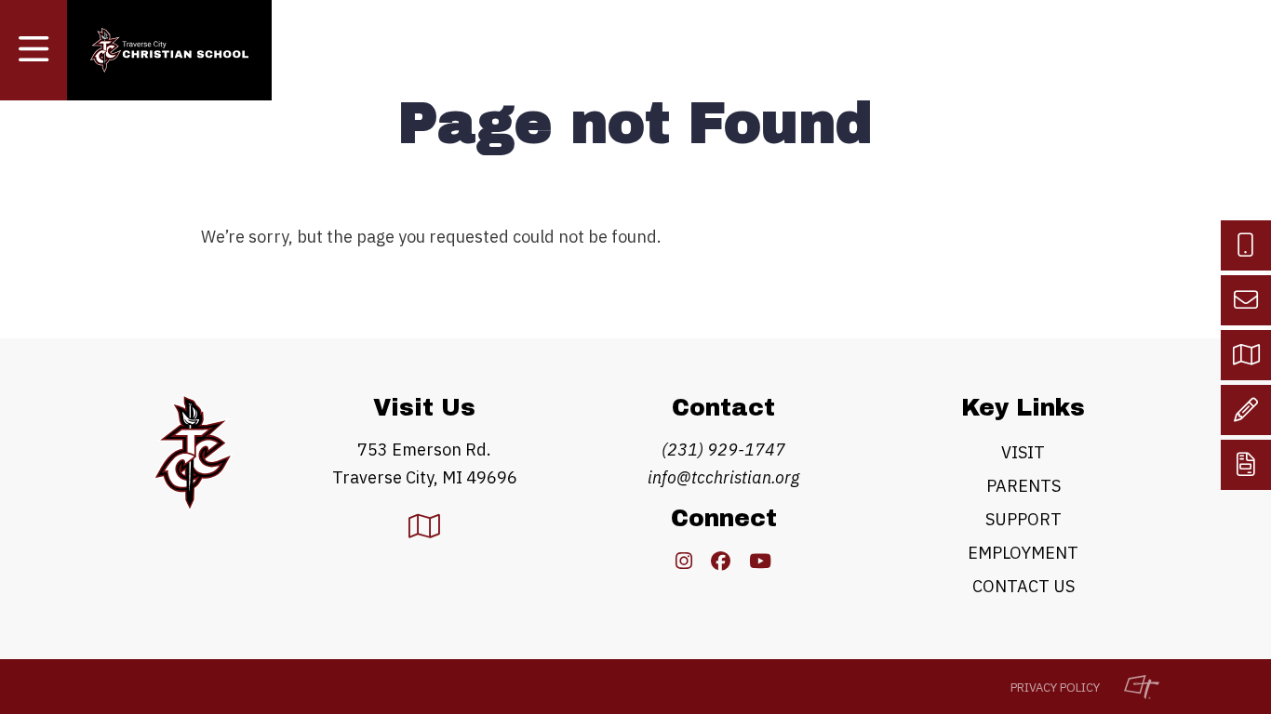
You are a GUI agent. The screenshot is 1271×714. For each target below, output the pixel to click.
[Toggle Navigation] (33, 50)
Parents (1023, 485)
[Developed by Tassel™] (1132, 686)
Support (1023, 519)
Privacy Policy (1055, 687)
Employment (1023, 552)
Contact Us (1023, 586)
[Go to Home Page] (169, 50)
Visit (1023, 452)
